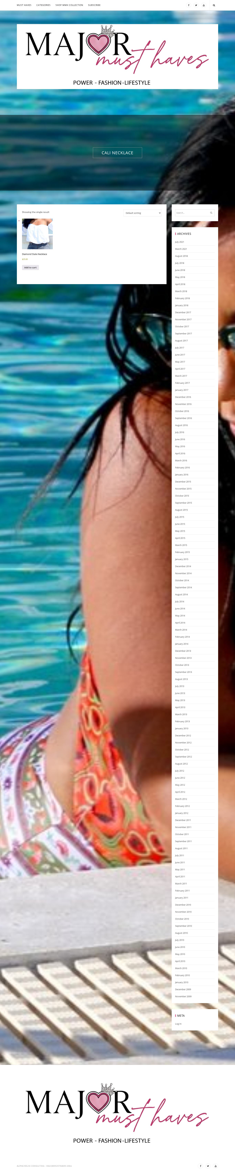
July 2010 (179, 940)
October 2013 (182, 664)
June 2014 (180, 608)
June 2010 (180, 947)
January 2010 (181, 982)
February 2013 (182, 721)
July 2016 (179, 432)
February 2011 (182, 890)
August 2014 (181, 594)
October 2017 (182, 326)
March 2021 (181, 248)
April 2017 (180, 368)
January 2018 (181, 305)
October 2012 (182, 749)
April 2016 (180, 453)
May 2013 (180, 700)
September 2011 (183, 841)
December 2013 (183, 650)
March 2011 (181, 883)
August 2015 (181, 509)
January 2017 (181, 389)
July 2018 (179, 263)
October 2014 (182, 580)
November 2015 (183, 488)
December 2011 (183, 820)
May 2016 (180, 446)
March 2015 (181, 545)
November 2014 (183, 573)
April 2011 (180, 876)
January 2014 (181, 643)
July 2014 (179, 601)
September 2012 (183, 756)
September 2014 (183, 587)
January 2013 (181, 728)
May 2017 (180, 361)
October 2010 (182, 918)
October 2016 (182, 411)
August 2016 (181, 425)
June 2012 (180, 777)
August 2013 (181, 679)
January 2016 (181, 474)
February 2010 (182, 975)
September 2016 (183, 418)
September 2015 (183, 502)
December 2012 (183, 735)
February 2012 (182, 806)
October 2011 (182, 834)
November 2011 (183, 827)
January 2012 (181, 813)
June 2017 (180, 354)
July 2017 (179, 347)
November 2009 (183, 996)
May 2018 (180, 277)
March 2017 (181, 375)
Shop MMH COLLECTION (69, 5)
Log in (178, 1023)
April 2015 (180, 538)
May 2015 (180, 531)
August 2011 (181, 848)
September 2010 (183, 925)
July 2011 (179, 855)
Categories (43, 5)
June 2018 (180, 270)
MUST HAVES (24, 5)
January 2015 (181, 559)
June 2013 (180, 693)
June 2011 (180, 862)
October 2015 (182, 495)
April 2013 (180, 707)
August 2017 (181, 340)
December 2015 (183, 481)
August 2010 (181, 932)
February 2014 (182, 636)
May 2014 (180, 615)
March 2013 (181, 714)
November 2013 (183, 657)
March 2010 (181, 968)
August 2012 (181, 763)
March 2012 (181, 798)
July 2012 (179, 770)
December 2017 (183, 312)
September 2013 (183, 672)
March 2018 (181, 291)
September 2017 (183, 333)
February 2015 (182, 552)
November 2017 (183, 319)
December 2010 (183, 904)
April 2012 (180, 791)
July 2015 (179, 516)
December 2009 (183, 989)
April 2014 (180, 622)
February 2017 (182, 382)
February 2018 (182, 298)
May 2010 (180, 954)
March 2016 (181, 460)
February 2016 (182, 467)
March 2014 (181, 629)
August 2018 (181, 255)
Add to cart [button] (30, 267)
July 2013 (179, 686)
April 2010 (180, 961)
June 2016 (180, 439)
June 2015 (180, 523)
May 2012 (180, 784)
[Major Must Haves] (117, 56)
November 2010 (183, 911)
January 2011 (181, 897)
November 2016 (183, 404)
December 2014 (183, 566)
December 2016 (183, 397)
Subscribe (94, 5)
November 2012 (183, 742)
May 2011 (180, 869)
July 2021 (179, 241)
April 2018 (180, 284)
